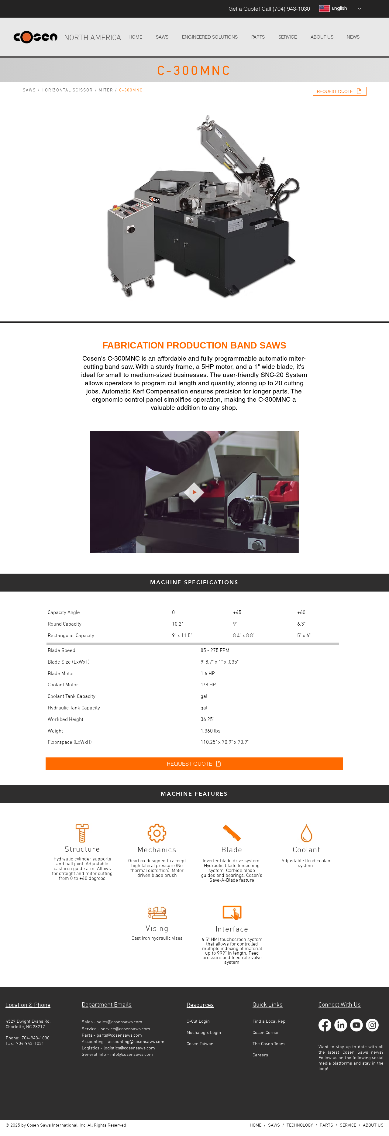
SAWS (29, 90)
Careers (260, 1055)
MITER (106, 90)
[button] (209, 37)
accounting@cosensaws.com (136, 1042)
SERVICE (348, 1125)
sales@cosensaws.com (119, 1022)
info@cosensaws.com (131, 1054)
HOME (255, 1125)
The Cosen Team (269, 1044)
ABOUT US (373, 1125)
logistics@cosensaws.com (129, 1048)
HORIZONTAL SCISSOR (67, 90)
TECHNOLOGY (300, 1125)
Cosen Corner (266, 1032)
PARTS (326, 1125)
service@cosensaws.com (125, 1029)
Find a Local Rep (269, 1021)
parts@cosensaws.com (119, 1035)
